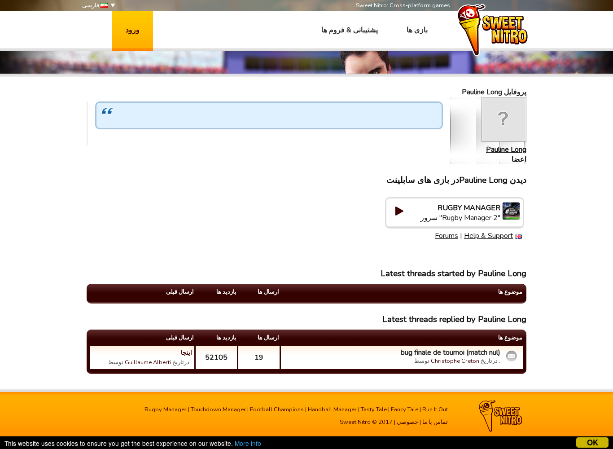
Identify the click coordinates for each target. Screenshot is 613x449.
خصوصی (407, 422)
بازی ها (417, 30)
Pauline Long (506, 149)
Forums (446, 236)
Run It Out (435, 409)
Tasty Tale (374, 409)
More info (248, 443)
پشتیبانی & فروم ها (349, 30)
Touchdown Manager (218, 409)
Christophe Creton (455, 361)
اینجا (186, 352)
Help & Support (488, 236)
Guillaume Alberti (148, 362)
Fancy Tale (404, 409)
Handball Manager (332, 409)
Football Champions (277, 409)
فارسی (91, 5)
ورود (133, 30)
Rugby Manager (165, 409)
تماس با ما (435, 422)
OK (592, 442)
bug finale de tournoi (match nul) (450, 352)
